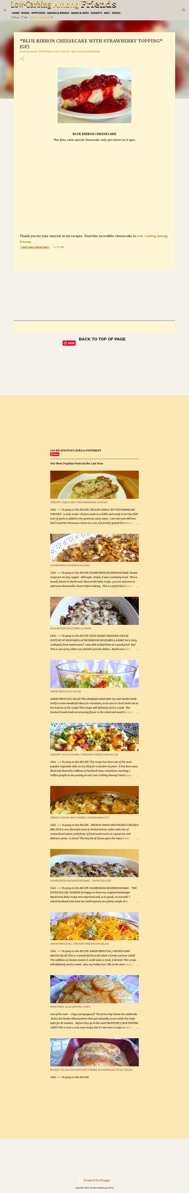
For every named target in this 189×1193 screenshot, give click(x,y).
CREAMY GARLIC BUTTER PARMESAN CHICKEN (78, 502)
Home (15, 13)
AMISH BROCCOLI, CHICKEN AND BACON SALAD (79, 943)
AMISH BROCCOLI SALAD (65, 691)
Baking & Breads (58, 13)
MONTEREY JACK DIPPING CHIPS (70, 1006)
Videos (116, 13)
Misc (107, 13)
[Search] (184, 10)
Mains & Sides (80, 13)
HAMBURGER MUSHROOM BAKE (70, 565)
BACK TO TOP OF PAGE (102, 339)
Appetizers (38, 13)
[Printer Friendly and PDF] (19, 18)
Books (25, 13)
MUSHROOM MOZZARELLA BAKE (70, 628)
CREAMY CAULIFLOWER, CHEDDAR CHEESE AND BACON (84, 754)
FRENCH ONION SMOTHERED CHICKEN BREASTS (79, 817)
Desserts (96, 13)
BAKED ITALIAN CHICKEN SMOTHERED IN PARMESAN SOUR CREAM (91, 1069)
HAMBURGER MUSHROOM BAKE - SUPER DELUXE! (80, 880)
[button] (22, 59)
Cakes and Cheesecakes (35, 247)
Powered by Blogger (96, 1180)
